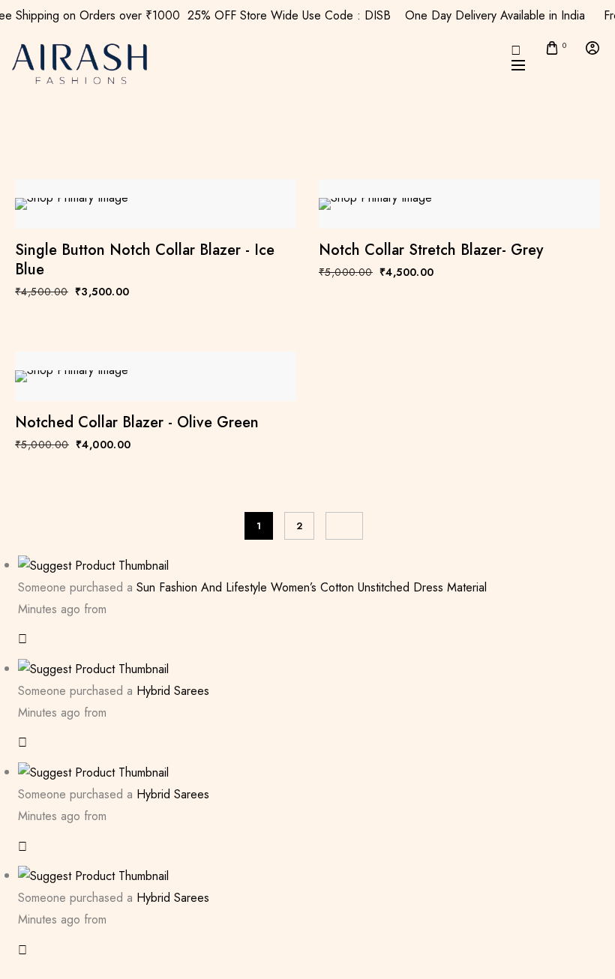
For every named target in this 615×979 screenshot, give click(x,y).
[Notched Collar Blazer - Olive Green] (155, 376)
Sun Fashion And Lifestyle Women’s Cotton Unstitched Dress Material (311, 587)
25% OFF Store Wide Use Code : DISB (296, 15)
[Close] (22, 639)
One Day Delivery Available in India (502, 15)
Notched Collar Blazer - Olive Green (137, 423)
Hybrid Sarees (172, 690)
